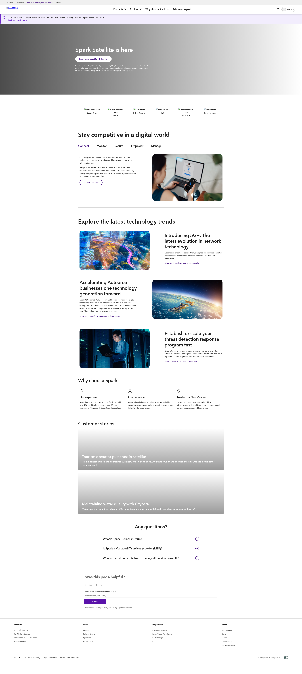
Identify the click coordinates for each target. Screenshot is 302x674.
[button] (288, 9)
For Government (20, 641)
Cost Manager (157, 638)
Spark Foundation (228, 645)
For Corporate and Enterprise (25, 638)
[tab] (83, 147)
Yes (90, 585)
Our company (227, 630)
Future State (88, 641)
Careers (224, 638)
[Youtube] (24, 658)
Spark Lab (87, 638)
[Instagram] (15, 658)
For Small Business (21, 630)
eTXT (154, 641)
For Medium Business (22, 634)
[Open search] (278, 9)
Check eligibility (126, 70)
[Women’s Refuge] (286, 658)
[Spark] (12, 9)
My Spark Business (159, 630)
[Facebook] (20, 658)
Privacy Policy (34, 658)
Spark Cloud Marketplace (162, 634)
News (224, 634)
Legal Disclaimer (50, 658)
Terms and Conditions (69, 658)
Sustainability (227, 641)
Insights (86, 630)
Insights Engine (89, 634)
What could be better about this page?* (100, 592)
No (101, 585)
